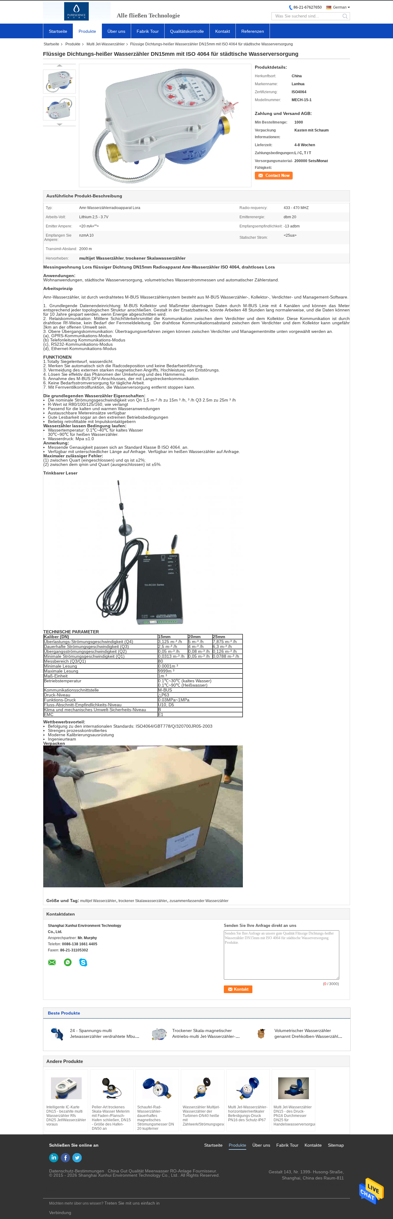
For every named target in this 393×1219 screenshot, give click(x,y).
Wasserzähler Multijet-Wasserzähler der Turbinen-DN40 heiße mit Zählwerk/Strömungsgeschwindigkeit (203, 1115)
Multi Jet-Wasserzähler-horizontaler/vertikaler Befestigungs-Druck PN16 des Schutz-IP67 (247, 1113)
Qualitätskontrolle (187, 31)
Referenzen (252, 31)
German (340, 7)
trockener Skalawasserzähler (143, 901)
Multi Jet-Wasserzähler (106, 44)
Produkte (87, 31)
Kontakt (222, 31)
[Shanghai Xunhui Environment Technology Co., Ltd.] (77, 11)
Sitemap (336, 1145)
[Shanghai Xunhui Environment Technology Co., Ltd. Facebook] (65, 1158)
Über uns (116, 31)
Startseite (58, 31)
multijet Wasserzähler (98, 901)
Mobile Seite (59, 1189)
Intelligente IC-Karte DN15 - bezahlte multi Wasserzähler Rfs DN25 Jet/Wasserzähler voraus (66, 1115)
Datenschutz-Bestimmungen (76, 1170)
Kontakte (313, 1145)
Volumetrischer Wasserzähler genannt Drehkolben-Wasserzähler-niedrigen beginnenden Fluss (309, 1036)
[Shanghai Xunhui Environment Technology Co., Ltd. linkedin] (53, 1158)
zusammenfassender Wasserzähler (198, 901)
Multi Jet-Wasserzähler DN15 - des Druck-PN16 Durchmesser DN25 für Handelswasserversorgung (293, 1115)
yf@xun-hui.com (328, 1184)
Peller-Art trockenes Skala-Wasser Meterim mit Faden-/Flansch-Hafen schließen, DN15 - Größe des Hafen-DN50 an (111, 1118)
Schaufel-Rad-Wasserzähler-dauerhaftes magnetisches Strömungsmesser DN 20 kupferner (155, 1118)
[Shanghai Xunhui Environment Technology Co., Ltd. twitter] (77, 1158)
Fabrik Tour (148, 31)
